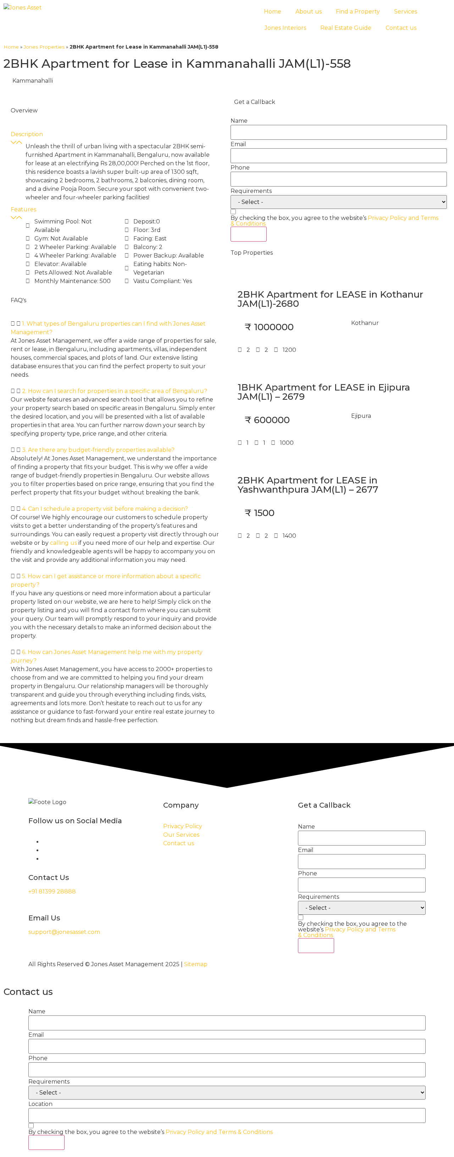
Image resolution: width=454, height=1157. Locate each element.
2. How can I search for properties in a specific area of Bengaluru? (114, 391)
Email (238, 144)
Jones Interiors (285, 27)
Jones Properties (44, 47)
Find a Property (358, 11)
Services (405, 11)
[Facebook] (45, 841)
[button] (115, 328)
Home (272, 11)
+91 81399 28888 (52, 891)
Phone (240, 168)
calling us (63, 542)
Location (40, 1104)
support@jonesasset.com (64, 932)
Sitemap (195, 964)
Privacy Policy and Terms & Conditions (346, 932)
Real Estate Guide (345, 27)
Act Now (249, 234)
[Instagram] (45, 850)
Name (239, 121)
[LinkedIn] (45, 859)
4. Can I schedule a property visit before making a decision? (105, 508)
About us (308, 11)
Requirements (251, 191)
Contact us (401, 27)
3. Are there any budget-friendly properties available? (98, 450)
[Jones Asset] (23, 8)
